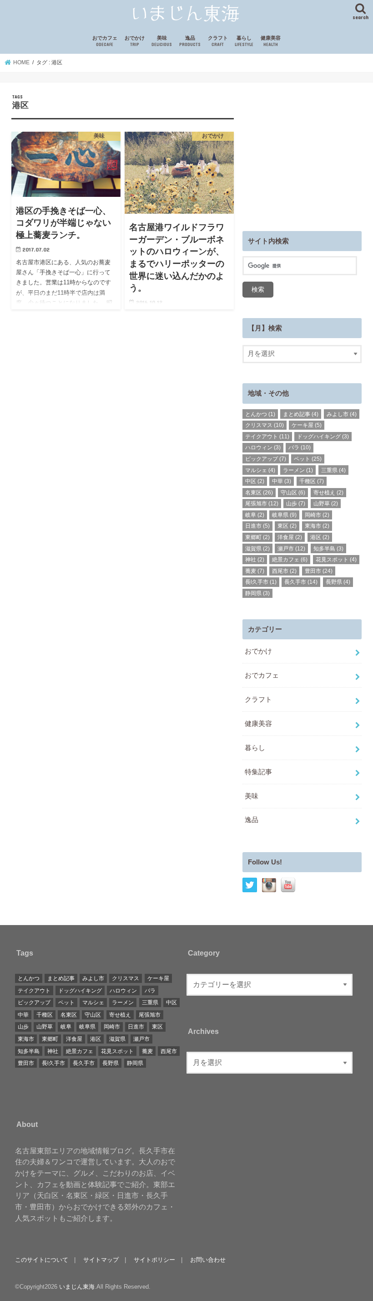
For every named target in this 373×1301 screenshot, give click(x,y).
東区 (287, 526)
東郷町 (257, 537)
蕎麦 (254, 571)
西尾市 (284, 571)
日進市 (257, 526)
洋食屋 (289, 537)
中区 (254, 481)
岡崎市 (317, 515)
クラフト (218, 41)
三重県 (333, 470)
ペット (308, 459)
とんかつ (260, 414)
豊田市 (319, 571)
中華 (281, 481)
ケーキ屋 (307, 425)
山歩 (295, 503)
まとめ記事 (300, 414)
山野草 (325, 503)
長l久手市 (261, 582)
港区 (319, 537)
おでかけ (135, 41)
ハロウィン (263, 447)
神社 (254, 559)
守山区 (293, 492)
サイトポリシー (154, 1259)
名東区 (259, 492)
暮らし (244, 41)
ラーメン (298, 470)
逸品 (190, 41)
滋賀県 (257, 548)
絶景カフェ (289, 559)
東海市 (317, 526)
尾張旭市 (261, 503)
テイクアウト (267, 436)
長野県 (338, 582)
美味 (161, 41)
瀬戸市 (291, 548)
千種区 (311, 481)
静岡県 (257, 593)
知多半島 (328, 548)
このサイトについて (41, 1259)
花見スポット (336, 559)
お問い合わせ (208, 1259)
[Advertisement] (307, 151)
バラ (299, 447)
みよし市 (342, 414)
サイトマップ (101, 1259)
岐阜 (254, 515)
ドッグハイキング (323, 436)
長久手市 (301, 582)
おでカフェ (104, 41)
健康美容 (271, 41)
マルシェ (260, 470)
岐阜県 (284, 515)
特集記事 (258, 772)
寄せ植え (328, 492)
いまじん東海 (77, 1286)
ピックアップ (265, 459)
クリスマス (264, 425)
